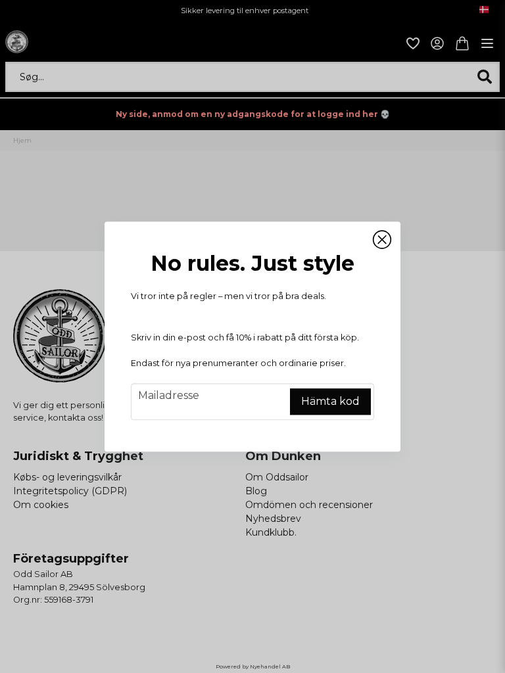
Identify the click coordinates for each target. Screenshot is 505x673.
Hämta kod (330, 401)
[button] (382, 240)
